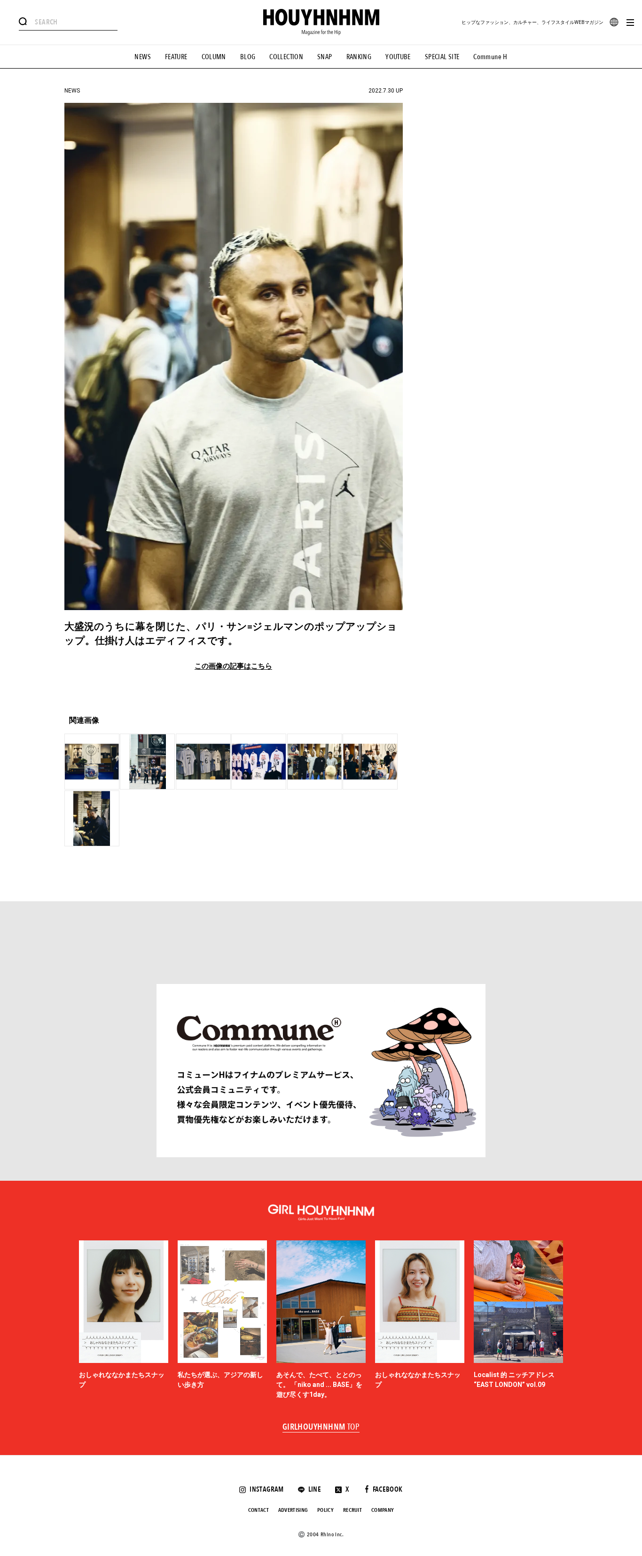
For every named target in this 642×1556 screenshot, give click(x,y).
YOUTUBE (398, 57)
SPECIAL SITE (442, 57)
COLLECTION (286, 57)
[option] (123, 1320)
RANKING (359, 57)
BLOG (248, 57)
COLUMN (214, 57)
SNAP (324, 57)
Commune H (490, 57)
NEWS (142, 57)
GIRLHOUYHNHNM (321, 1427)
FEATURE (176, 57)
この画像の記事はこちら (233, 666)
